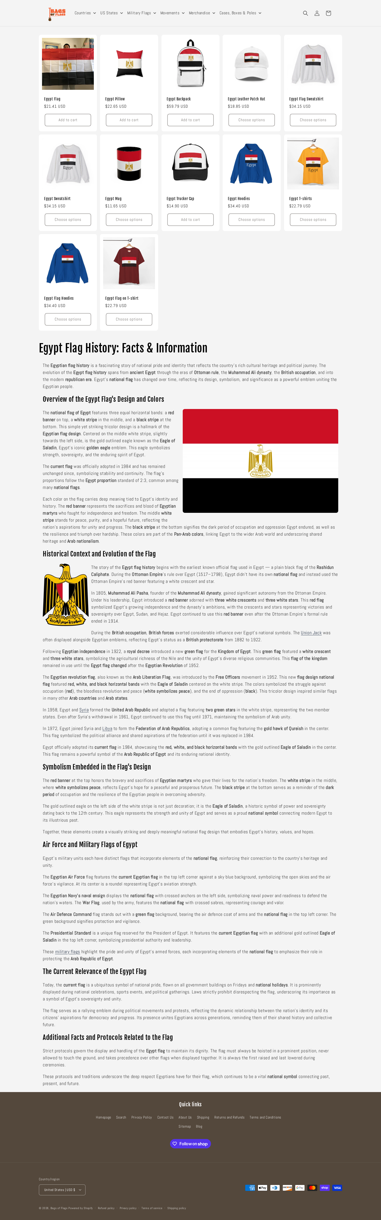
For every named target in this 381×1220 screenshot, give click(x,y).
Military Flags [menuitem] (139, 13)
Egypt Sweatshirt (57, 198)
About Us (185, 1117)
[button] (305, 13)
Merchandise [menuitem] (199, 13)
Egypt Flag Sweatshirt (306, 99)
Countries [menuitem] (83, 13)
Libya (107, 728)
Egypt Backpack (179, 99)
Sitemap (185, 1126)
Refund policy (106, 1208)
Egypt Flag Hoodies (59, 298)
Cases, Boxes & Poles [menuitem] (238, 13)
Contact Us (165, 1117)
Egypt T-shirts (300, 198)
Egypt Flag (52, 99)
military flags (67, 952)
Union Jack (311, 633)
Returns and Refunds (229, 1117)
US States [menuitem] (109, 13)
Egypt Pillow (115, 99)
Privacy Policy (141, 1117)
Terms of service (152, 1208)
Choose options (251, 119)
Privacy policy (128, 1208)
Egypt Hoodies (239, 198)
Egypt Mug (113, 198)
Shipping (203, 1117)
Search (121, 1117)
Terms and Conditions (265, 1117)
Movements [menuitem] (169, 13)
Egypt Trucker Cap (180, 198)
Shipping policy (176, 1208)
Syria (84, 710)
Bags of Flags (59, 1208)
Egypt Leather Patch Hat (246, 99)
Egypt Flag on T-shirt (121, 298)
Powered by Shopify (80, 1208)
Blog (199, 1126)
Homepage (103, 1117)
